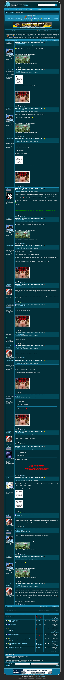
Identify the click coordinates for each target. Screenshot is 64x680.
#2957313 (18, 586)
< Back (44, 40)
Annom (39, 629)
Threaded (40, 31)
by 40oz (55, 636)
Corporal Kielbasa (21, 43)
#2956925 (18, 286)
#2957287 (18, 516)
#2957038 (18, 480)
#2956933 (18, 306)
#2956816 (18, 45)
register (16, 36)
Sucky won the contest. (23, 403)
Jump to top (9, 606)
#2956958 (18, 397)
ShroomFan (19, 189)
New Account (35, 17)
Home (9, 9)
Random (35, 20)
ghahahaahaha (22, 454)
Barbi (18, 447)
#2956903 (18, 248)
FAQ (50, 18)
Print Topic (23, 661)
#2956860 (18, 141)
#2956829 (18, 72)
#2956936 (18, 335)
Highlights (37, 18)
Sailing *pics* (12, 629)
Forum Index (11, 18)
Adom (18, 396)
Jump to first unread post (12, 40)
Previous (47, 31)
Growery (41, 20)
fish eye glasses (13, 624)
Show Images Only (10, 661)
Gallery (39, 9)
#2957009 (18, 449)
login (10, 36)
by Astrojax (55, 627)
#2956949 (18, 363)
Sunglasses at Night (14, 634)
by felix (55, 622)
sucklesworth (20, 109)
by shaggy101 (55, 641)
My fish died (12, 616)
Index (52, 31)
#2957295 (18, 559)
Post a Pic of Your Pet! (14, 620)
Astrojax (40, 624)
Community (29, 9)
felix (39, 620)
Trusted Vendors (29, 18)
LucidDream (39, 644)
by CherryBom (55, 618)
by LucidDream (55, 645)
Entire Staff (12, 658)
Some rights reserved (40, 676)
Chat (24, 20)
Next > (52, 40)
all (15, 621)
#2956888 (18, 191)
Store (29, 20)
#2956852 (18, 111)
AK (44, 261)
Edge (18, 557)
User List (56, 18)
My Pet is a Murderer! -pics (15, 647)
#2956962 (18, 434)
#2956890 (18, 221)
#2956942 (18, 348)
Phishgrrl (19, 71)
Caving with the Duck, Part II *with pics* (18, 643)
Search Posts (19, 18)
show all (56, 40)
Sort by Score (17, 661)
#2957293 (18, 531)
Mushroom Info (19, 9)
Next (57, 31)
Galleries (45, 18)
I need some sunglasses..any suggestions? (19, 638)
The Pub (14, 31)
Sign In (28, 17)
